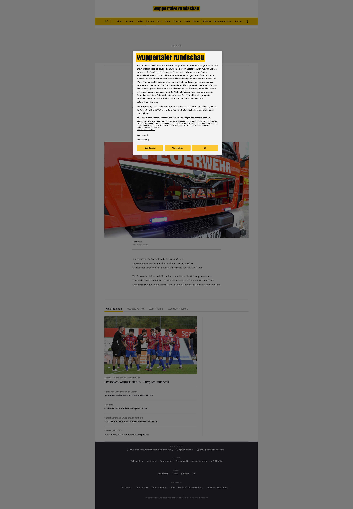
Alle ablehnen (177, 148)
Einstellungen (149, 148)
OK (205, 148)
